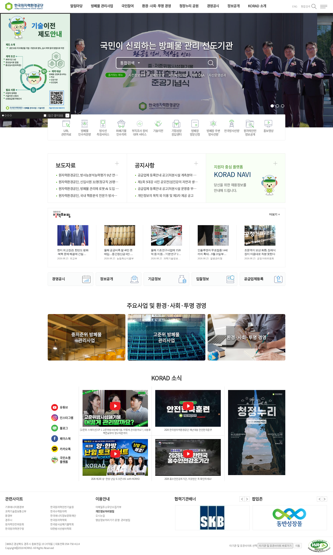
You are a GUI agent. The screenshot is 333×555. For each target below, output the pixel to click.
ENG (294, 6)
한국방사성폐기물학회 (62, 524)
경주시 (8, 520)
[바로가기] (256, 434)
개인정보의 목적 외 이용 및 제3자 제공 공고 (166, 195)
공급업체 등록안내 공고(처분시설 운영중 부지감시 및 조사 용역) (168, 188)
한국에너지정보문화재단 (63, 516)
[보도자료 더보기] (117, 163)
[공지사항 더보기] (196, 163)
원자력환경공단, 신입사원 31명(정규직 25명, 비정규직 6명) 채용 (89, 181)
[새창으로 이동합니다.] (290, 517)
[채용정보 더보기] (275, 163)
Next (247, 499)
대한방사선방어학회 (60, 529)
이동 (297, 546)
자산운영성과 (217, 75)
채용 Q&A (198, 75)
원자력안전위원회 (14, 524)
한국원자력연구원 (14, 529)
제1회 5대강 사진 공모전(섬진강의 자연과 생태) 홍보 (168, 181)
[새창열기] (319, 546)
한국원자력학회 (58, 520)
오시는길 (100, 516)
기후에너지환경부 (14, 507)
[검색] (211, 63)
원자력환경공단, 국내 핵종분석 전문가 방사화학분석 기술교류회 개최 (89, 195)
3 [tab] (283, 106)
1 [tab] (272, 106)
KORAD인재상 (178, 75)
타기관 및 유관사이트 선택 (243, 546)
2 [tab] (277, 106)
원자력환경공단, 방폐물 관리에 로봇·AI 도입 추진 (89, 188)
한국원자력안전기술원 (62, 507)
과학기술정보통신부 (15, 511)
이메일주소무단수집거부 (108, 507)
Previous (242, 499)
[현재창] (35, 63)
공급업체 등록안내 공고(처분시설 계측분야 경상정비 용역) (168, 175)
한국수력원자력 (58, 511)
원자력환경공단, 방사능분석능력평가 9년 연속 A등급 (89, 175)
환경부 (8, 516)
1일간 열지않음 (55, 115)
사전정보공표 (137, 75)
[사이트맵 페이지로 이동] (324, 6)
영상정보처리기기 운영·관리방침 (113, 520)
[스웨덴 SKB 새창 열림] (212, 517)
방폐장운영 (157, 75)
